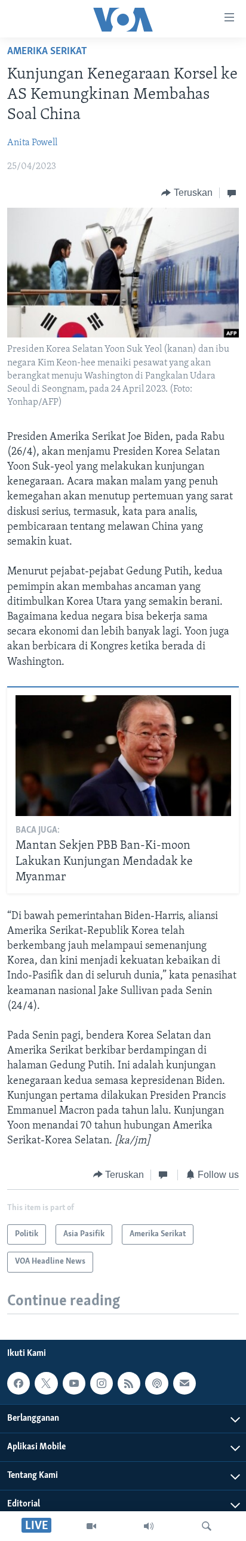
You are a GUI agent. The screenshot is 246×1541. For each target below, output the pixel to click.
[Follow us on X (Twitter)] (46, 1384)
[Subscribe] (184, 1384)
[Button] (187, 193)
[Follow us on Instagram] (101, 1384)
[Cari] (207, 1526)
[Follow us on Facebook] (18, 1384)
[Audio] (149, 1526)
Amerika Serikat (47, 51)
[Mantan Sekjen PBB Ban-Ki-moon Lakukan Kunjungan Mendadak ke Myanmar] (123, 755)
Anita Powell (32, 143)
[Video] (91, 1526)
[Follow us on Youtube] (74, 1384)
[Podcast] (156, 1384)
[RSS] (129, 1384)
